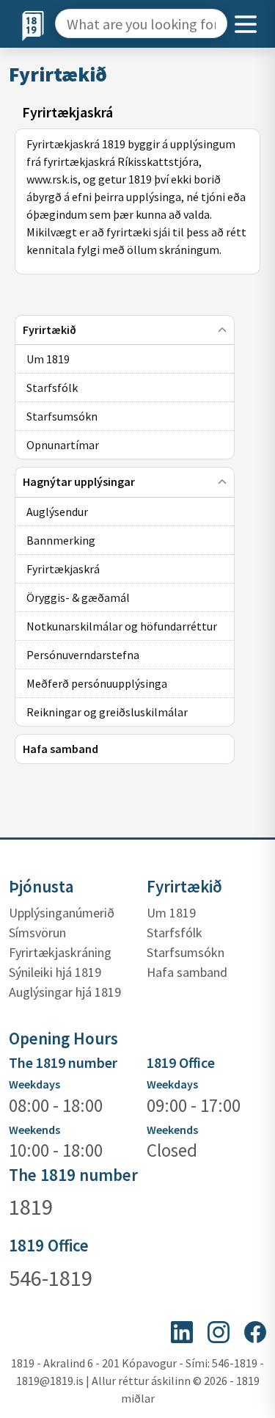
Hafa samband (187, 972)
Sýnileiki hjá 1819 (55, 972)
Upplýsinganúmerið (61, 912)
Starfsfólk (174, 932)
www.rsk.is (52, 179)
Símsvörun (37, 932)
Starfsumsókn (185, 952)
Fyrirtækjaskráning (60, 952)
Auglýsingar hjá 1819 (65, 991)
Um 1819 (171, 912)
